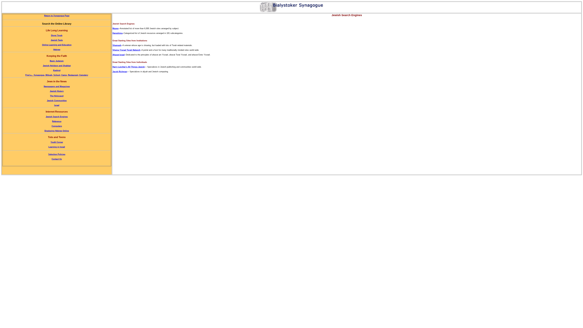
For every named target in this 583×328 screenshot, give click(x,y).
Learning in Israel (56, 147)
